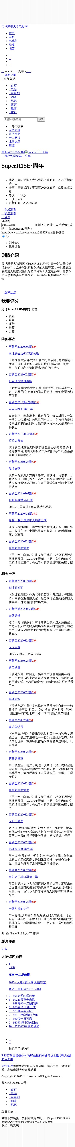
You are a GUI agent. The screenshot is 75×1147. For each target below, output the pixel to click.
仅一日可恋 (20, 1018)
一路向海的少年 (19, 908)
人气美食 (14, 647)
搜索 (41, 119)
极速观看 (8, 213)
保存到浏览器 (13, 155)
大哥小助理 (16, 821)
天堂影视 (7, 26)
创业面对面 (16, 587)
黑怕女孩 (14, 468)
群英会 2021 (21, 1011)
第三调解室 (16, 758)
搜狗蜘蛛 (42, 1055)
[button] (14, 242)
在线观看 (8, 209)
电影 (12, 37)
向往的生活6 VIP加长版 (24, 353)
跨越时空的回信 (23, 1022)
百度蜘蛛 (18, 1055)
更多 (5, 948)
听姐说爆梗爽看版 (20, 381)
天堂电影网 (20, 26)
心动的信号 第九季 (21, 849)
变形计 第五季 (22, 1007)
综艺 (12, 48)
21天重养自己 (22, 999)
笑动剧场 (14, 699)
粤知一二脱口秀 (23, 1003)
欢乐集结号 (16, 726)
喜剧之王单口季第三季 (23, 876)
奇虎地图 (53, 1055)
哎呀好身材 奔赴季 (21, 500)
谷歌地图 (65, 1055)
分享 (26, 155)
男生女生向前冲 (19, 548)
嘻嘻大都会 (16, 440)
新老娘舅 (14, 667)
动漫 (12, 44)
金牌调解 (14, 615)
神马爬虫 (30, 1055)
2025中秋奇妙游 (24, 1026)
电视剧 (13, 40)
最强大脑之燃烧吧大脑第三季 (28, 520)
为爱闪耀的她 (22, 995)
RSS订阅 (7, 1055)
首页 (12, 33)
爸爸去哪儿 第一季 (21, 409)
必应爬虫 (7, 1059)
